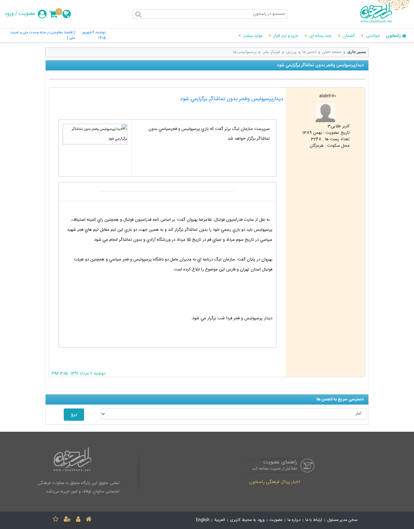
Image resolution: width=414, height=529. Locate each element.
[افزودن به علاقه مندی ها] (55, 520)
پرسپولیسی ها (244, 51)
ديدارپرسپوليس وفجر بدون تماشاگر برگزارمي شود (231, 99)
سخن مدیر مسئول (342, 520)
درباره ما (294, 520)
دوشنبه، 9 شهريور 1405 (94, 35)
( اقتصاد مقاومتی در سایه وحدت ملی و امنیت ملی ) (42, 35)
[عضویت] (67, 520)
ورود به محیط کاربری (247, 520)
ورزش (291, 51)
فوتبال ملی (271, 51)
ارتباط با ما (313, 520)
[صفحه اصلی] (88, 520)
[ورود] (78, 520)
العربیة (219, 520)
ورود (9, 14)
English (203, 520)
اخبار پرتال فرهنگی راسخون (274, 482)
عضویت (27, 14)
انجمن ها (309, 51)
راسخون (393, 36)
